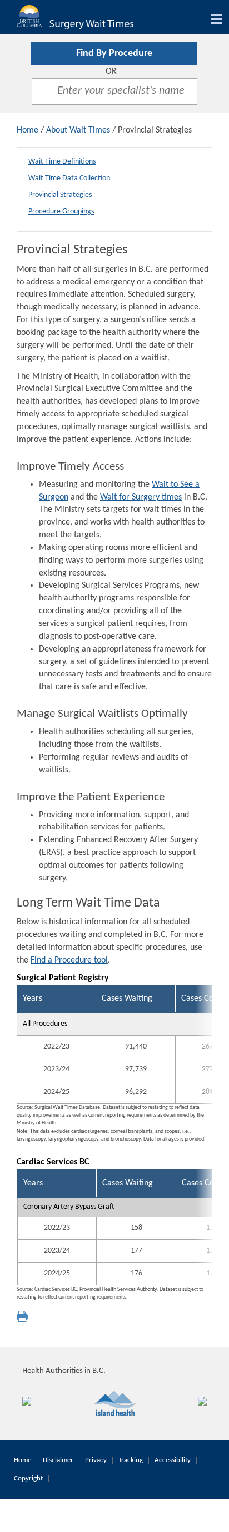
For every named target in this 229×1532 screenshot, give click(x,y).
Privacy (96, 1460)
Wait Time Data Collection (69, 178)
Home (27, 130)
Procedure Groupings (61, 211)
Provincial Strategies (60, 195)
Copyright (28, 1478)
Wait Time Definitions (62, 161)
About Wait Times (78, 130)
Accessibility (173, 1460)
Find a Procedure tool (69, 960)
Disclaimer (58, 1460)
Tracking (130, 1460)
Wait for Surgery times (141, 497)
